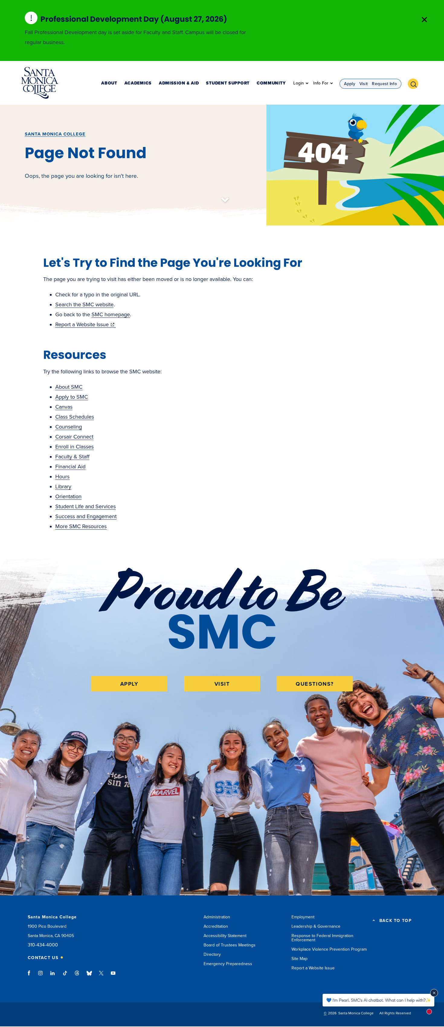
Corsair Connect (74, 436)
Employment (302, 917)
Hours (62, 476)
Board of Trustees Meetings (230, 945)
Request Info (384, 83)
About (109, 83)
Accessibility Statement (225, 935)
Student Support (227, 83)
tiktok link (65, 976)
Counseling (68, 426)
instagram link (41, 976)
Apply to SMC (71, 397)
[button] (415, 83)
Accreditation (216, 926)
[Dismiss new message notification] (434, 993)
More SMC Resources (81, 526)
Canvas (63, 406)
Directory (212, 954)
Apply (349, 83)
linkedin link (52, 976)
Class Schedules (74, 416)
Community (271, 83)
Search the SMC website (84, 304)
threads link (77, 976)
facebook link (31, 976)
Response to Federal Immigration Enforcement (322, 937)
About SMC (68, 387)
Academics (138, 83)
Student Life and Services (85, 506)
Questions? (315, 684)
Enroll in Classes (74, 446)
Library (63, 486)
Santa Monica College (55, 134)
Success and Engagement (86, 516)
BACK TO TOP (395, 920)
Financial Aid (70, 466)
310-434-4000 (43, 945)
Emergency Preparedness (228, 963)
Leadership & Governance (315, 926)
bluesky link (89, 976)
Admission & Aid (179, 83)
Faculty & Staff (72, 456)
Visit (363, 83)
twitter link (101, 976)
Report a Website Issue (85, 324)
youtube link (113, 976)
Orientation (68, 496)
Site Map (299, 958)
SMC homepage (111, 314)
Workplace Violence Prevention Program (329, 949)
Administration (217, 917)
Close (424, 19)
